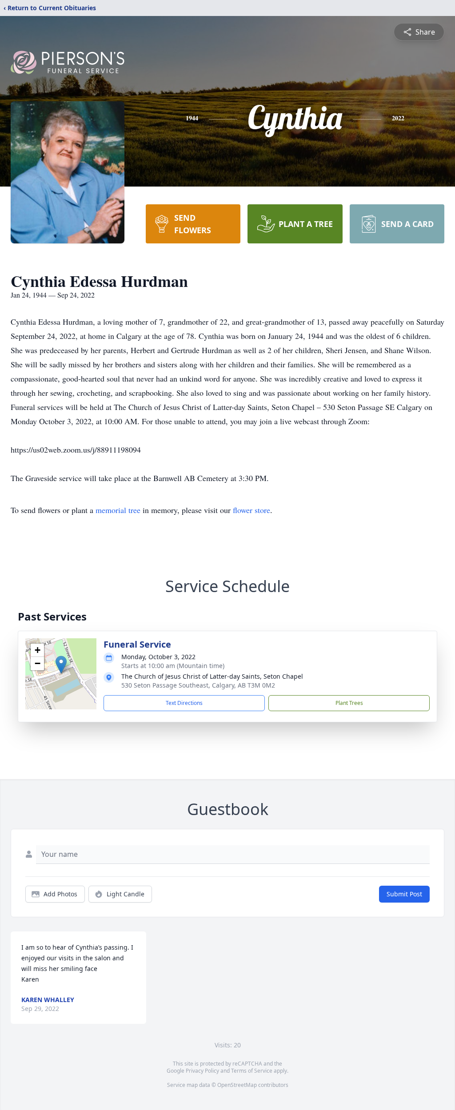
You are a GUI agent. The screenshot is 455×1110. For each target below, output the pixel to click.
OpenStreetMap (237, 1085)
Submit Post (404, 894)
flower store (251, 510)
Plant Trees (349, 703)
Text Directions (184, 703)
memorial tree (118, 510)
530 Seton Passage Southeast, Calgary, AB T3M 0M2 (198, 685)
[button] (61, 665)
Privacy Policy (202, 1070)
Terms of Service (251, 1070)
